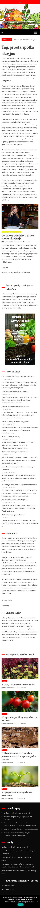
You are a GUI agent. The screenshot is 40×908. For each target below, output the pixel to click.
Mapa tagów (6, 606)
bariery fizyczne (29, 629)
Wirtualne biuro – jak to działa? (13, 515)
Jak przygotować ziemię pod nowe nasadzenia (21, 829)
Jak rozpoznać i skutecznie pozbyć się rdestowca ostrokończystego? (17, 560)
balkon (13, 623)
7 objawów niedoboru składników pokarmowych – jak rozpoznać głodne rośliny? (19, 756)
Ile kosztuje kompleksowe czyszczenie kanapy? (19, 485)
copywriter (16, 620)
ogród (32, 620)
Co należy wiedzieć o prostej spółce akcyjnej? (18, 237)
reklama (21, 620)
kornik (36, 620)
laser (29, 623)
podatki (25, 634)
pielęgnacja (9, 634)
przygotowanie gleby (8, 626)
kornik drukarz (19, 626)
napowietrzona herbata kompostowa (13, 629)
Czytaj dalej (5, 267)
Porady (4, 681)
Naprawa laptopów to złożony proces (15, 422)
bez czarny (15, 637)
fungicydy (29, 626)
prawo (5, 272)
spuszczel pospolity (21, 623)
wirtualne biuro (32, 634)
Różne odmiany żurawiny (11, 437)
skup (24, 626)
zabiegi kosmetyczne (19, 632)
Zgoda (20, 905)
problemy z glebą (7, 620)
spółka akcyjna (26, 272)
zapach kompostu (7, 632)
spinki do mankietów (25, 637)
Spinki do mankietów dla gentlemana (15, 391)
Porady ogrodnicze (14, 11)
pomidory (10, 640)
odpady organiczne (32, 632)
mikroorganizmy (18, 634)
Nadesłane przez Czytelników (11, 232)
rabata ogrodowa (25, 618)
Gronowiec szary (8, 889)
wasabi (17, 618)
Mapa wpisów (7, 600)
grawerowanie (6, 623)
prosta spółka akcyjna (14, 272)
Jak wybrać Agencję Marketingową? (15, 500)
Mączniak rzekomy (8, 885)
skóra (33, 618)
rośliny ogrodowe (7, 637)
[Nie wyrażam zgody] (37, 901)
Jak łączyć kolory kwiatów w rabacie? (18, 684)
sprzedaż (27, 620)
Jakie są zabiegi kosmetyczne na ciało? (16, 407)
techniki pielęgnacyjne (8, 618)
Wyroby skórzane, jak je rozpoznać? (15, 452)
